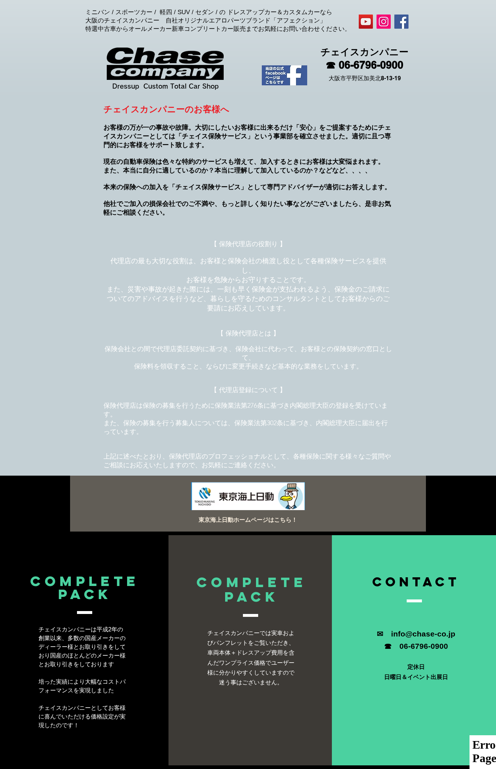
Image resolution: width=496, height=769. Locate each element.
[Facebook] (401, 22)
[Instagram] (384, 22)
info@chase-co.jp (423, 634)
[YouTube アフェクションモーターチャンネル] (366, 22)
